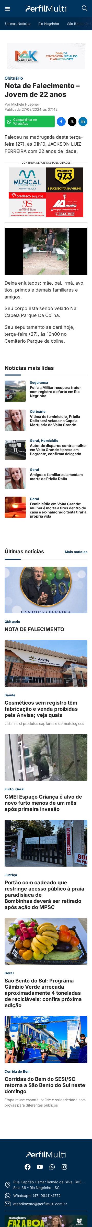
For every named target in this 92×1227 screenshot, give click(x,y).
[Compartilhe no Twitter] (72, 121)
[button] (84, 8)
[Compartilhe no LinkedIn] (82, 121)
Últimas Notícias (17, 24)
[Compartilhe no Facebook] (61, 121)
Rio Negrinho (48, 24)
